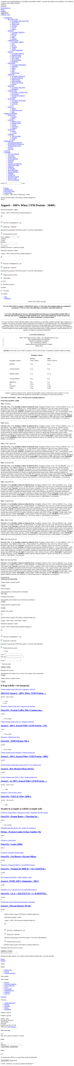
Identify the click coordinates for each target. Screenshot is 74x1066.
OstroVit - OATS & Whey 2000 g (16, 796)
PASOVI (10, 147)
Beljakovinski (15, 73)
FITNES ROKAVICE (14, 146)
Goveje (14, 27)
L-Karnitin (15, 104)
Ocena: (6, 651)
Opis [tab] (5, 297)
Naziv (3, 654)
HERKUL (11, 167)
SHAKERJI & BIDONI (15, 142)
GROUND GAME (13, 165)
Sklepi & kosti (16, 79)
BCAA (14, 45)
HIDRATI (11, 31)
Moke (13, 37)
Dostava (6, 982)
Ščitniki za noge (16, 123)
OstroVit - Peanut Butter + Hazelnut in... (20, 816)
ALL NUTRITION (13, 154)
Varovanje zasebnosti (10, 984)
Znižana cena (8, 970)
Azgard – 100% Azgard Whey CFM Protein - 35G (24, 725)
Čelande (14, 125)
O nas (6, 987)
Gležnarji (14, 128)
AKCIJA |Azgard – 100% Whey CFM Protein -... (23, 693)
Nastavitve (4, 6)
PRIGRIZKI (11, 63)
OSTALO (11, 107)
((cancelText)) (5, 1046)
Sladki (13, 69)
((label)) (3, 1045)
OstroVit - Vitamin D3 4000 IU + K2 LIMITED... (23, 869)
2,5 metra (14, 133)
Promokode (7, 1009)
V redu (3, 585)
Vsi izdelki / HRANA (18, 53)
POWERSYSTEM (13, 177)
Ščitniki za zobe (16, 121)
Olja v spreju (15, 58)
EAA (13, 44)
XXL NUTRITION (13, 180)
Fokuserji (14, 138)
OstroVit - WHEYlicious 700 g (15, 741)
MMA (13, 118)
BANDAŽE (11, 130)
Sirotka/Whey (15, 22)
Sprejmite (3, 4)
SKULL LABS (12, 178)
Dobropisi (7, 1006)
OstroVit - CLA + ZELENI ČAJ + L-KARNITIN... (24, 893)
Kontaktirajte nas (5, 8)
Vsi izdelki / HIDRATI (18, 32)
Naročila (6, 1004)
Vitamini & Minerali (17, 78)
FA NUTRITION (13, 159)
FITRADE (11, 160)
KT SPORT (11, 168)
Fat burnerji (15, 102)
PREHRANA (8, 18)
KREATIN (11, 86)
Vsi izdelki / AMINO (18, 42)
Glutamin (14, 47)
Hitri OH (14, 34)
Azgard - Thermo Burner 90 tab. (16, 906)
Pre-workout (15, 94)
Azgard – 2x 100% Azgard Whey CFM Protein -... (24, 781)
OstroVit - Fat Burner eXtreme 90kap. (18, 856)
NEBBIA (10, 173)
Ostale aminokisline (17, 50)
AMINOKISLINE (13, 40)
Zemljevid (7, 992)
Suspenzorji (15, 126)
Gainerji (14, 35)
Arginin (14, 48)
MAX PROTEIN (13, 170)
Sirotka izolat (15, 24)
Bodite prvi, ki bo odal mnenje (9, 579)
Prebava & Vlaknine (17, 82)
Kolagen (14, 84)
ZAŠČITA (11, 120)
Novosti (6, 971)
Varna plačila (8, 989)
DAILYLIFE (11, 157)
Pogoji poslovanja (9, 985)
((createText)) (13, 1046)
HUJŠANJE (11, 99)
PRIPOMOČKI (8, 141)
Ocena (3, 660)
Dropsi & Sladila (16, 60)
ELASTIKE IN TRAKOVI (16, 144)
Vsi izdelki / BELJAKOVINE (20, 21)
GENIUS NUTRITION (15, 164)
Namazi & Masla (16, 55)
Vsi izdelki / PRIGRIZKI (19, 65)
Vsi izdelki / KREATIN (18, 87)
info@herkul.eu (11, 1027)
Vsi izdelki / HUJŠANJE (19, 100)
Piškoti (13, 68)
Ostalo (13, 139)
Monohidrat (15, 89)
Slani (13, 71)
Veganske (14, 26)
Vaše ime (3, 657)
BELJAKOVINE (13, 19)
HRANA (10, 52)
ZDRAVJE (11, 74)
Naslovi (6, 1008)
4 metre (14, 131)
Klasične (14, 117)
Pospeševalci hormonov (18, 95)
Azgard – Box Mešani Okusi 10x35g (17, 769)
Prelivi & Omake (16, 57)
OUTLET (7, 151)
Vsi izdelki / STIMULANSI (20, 92)
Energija (14, 97)
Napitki (14, 108)
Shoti (13, 112)
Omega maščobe (16, 81)
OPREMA (11, 134)
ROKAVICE (11, 115)
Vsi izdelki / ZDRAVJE (18, 76)
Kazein (14, 29)
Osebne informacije (9, 1003)
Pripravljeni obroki (17, 110)
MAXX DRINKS (13, 172)
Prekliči (3, 667)
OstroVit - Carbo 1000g (11, 844)
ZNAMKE (7, 152)
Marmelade (15, 61)
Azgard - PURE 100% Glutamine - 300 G (20, 881)
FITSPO (10, 162)
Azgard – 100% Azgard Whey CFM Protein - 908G (24, 756)
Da (5, 593)
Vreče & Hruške (16, 136)
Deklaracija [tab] (7, 298)
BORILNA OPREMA (10, 113)
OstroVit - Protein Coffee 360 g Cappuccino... (22, 710)
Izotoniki (14, 39)
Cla (13, 105)
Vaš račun (3, 997)
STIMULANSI (12, 91)
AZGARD (11, 155)
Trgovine (6, 994)
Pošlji (8, 667)
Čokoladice (15, 66)
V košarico (4, 245)
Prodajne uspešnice (9, 973)
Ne (2, 593)
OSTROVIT (11, 175)
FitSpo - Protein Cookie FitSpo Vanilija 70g (21, 832)
